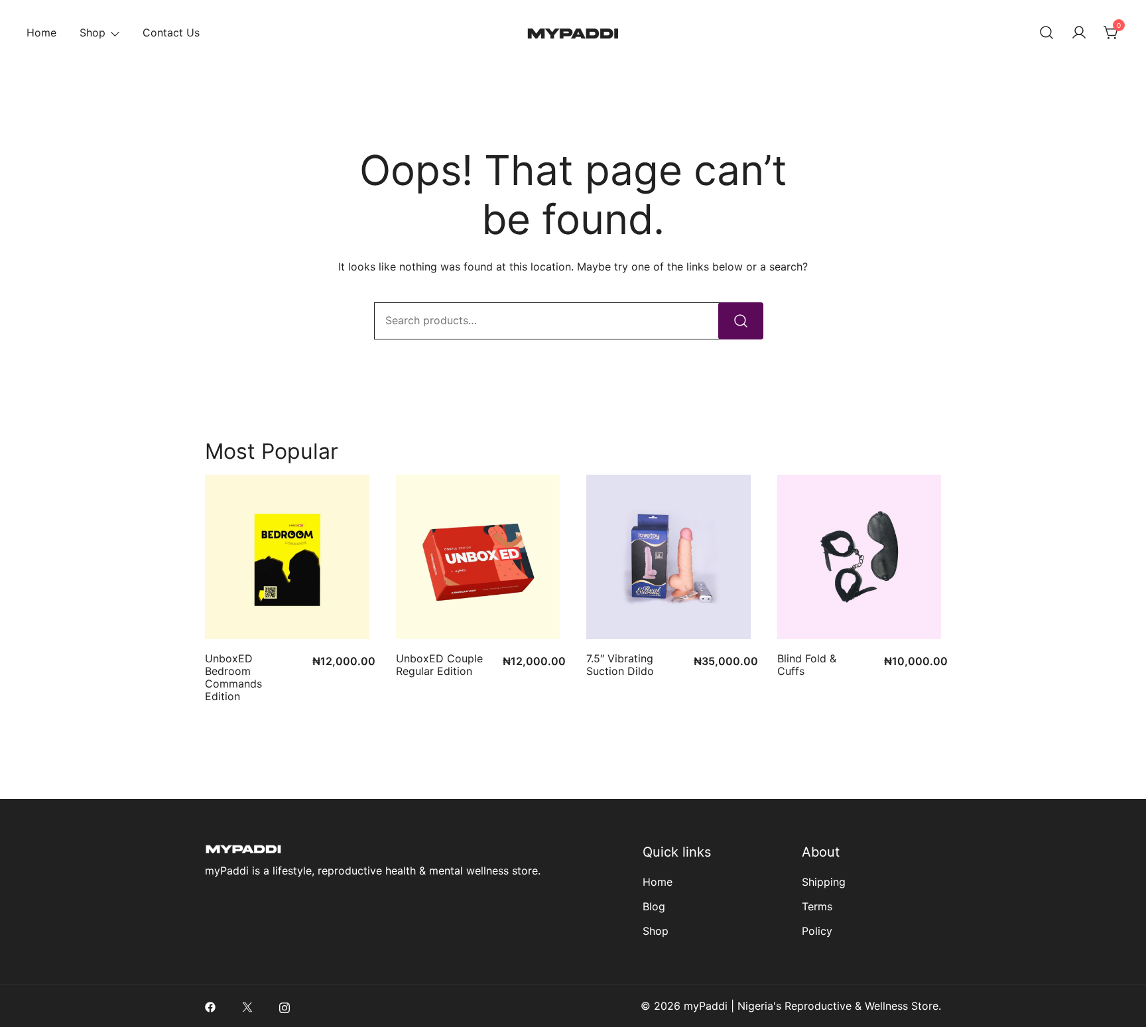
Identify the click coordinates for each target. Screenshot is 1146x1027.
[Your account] (1079, 33)
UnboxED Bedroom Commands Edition (233, 677)
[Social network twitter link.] (247, 1005)
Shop (92, 32)
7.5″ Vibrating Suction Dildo (620, 665)
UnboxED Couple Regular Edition (439, 665)
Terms (817, 906)
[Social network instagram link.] (284, 1005)
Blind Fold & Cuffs (806, 665)
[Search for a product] (1046, 33)
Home (41, 32)
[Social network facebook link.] (210, 1005)
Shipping (824, 881)
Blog (654, 906)
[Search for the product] (740, 320)
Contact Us (171, 32)
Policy (817, 930)
